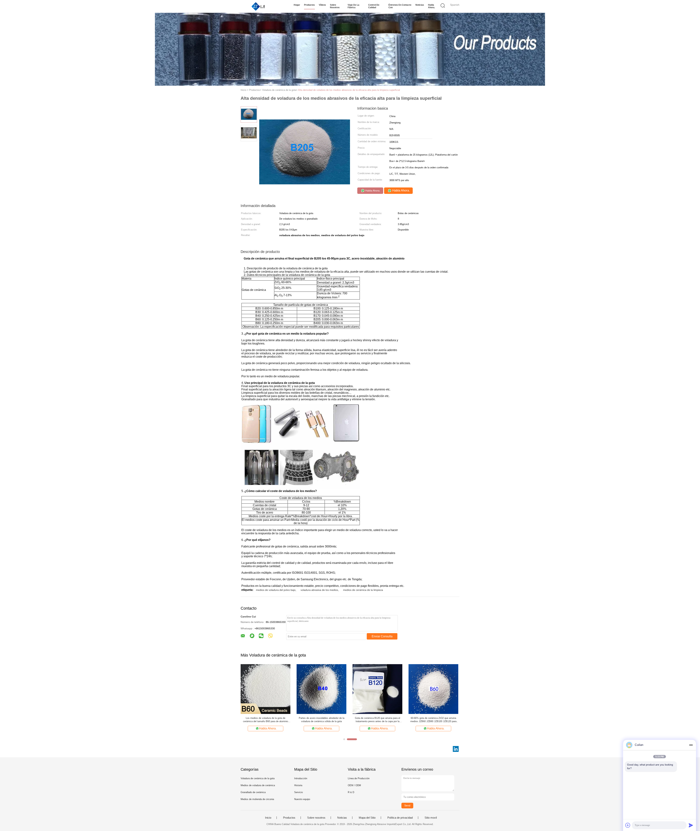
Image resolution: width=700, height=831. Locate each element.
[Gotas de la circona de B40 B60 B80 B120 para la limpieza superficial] (433, 689)
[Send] (691, 825)
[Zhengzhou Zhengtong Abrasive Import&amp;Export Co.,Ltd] (258, 6)
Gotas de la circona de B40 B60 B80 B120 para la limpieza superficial (433, 720)
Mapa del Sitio (367, 817)
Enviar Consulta (382, 636)
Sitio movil (431, 817)
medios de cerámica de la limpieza (363, 589)
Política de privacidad (400, 817)
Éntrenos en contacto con (399, 6)
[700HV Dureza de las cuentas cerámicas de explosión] (265, 689)
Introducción (300, 778)
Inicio (268, 817)
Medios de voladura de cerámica (258, 785)
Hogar (297, 5)
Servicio (298, 792)
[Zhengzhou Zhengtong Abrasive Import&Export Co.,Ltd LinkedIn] (456, 749)
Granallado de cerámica (253, 792)
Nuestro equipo (302, 799)
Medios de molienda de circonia (257, 799)
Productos (309, 5)
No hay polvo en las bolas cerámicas (321, 718)
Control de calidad (373, 6)
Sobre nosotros (335, 6)
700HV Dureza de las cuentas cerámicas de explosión (265, 720)
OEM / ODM (354, 785)
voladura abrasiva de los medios (319, 589)
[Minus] (691, 745)
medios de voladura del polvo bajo (275, 589)
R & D (351, 792)
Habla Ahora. (431, 6)
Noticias (419, 5)
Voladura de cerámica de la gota (258, 778)
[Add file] (627, 825)
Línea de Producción (359, 778)
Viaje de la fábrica (353, 6)
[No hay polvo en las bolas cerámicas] (321, 689)
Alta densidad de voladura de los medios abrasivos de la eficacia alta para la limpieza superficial (349, 90)
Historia (298, 785)
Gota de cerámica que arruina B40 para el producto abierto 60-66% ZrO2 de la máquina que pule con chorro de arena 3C (377, 720)
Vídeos (322, 5)
